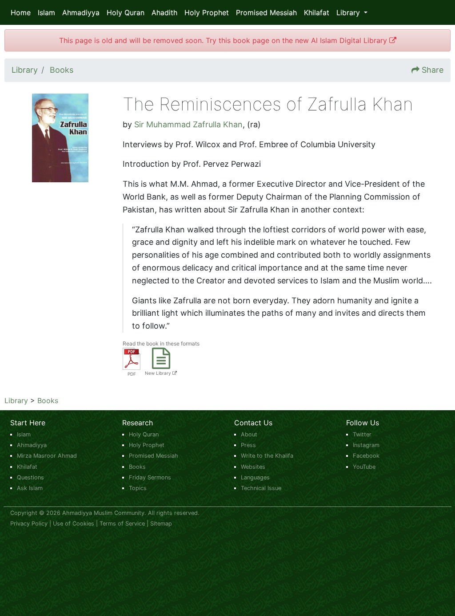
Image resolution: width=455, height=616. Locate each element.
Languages (255, 477)
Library (16, 400)
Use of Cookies (73, 523)
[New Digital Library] (161, 364)
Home (21, 12)
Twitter (362, 434)
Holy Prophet (206, 12)
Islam (46, 12)
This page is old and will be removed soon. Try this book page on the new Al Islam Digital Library (224, 40)
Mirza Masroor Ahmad (47, 455)
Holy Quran (125, 12)
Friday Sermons (150, 477)
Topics (138, 488)
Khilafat (316, 12)
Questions (30, 477)
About (249, 434)
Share (432, 70)
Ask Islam (30, 488)
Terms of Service (122, 523)
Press (248, 445)
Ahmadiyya (81, 12)
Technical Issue (261, 488)
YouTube (364, 466)
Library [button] (349, 12)
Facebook (366, 455)
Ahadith (164, 12)
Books (47, 400)
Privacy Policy (29, 523)
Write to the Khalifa (267, 455)
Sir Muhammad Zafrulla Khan (188, 124)
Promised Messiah (266, 12)
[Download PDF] (131, 358)
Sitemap (161, 523)
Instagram (366, 445)
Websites (253, 466)
